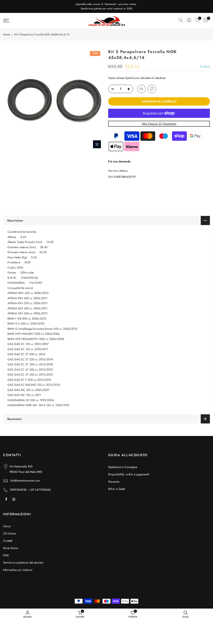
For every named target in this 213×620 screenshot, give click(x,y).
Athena (123, 171)
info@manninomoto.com (25, 480)
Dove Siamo (10, 548)
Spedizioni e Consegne (122, 467)
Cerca (7, 526)
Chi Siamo (9, 533)
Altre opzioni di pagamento (159, 124)
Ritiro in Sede (116, 489)
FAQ (6, 555)
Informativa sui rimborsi (17, 570)
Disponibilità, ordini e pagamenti (128, 474)
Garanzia (113, 481)
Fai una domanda (119, 161)
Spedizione (132, 78)
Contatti (7, 541)
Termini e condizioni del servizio (23, 562)
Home (6, 34)
